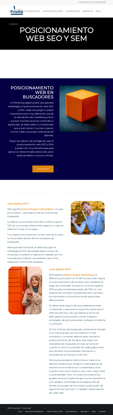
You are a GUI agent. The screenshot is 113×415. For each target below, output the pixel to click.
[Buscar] (21, 23)
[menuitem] (11, 11)
